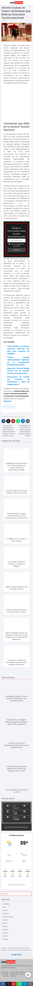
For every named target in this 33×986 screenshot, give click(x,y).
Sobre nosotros (25, 974)
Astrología (6, 904)
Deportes (6, 913)
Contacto (6, 976)
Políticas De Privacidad (17, 972)
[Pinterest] (13, 421)
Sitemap (13, 976)
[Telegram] (23, 421)
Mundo (5, 923)
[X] (8, 421)
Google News (16, 955)
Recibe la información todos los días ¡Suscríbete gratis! (17, 232)
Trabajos (5, 939)
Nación (5, 926)
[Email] (28, 421)
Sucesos (5, 933)
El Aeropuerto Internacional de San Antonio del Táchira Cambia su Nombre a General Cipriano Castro (9, 430)
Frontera (5, 920)
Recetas (5, 930)
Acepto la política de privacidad (17, 245)
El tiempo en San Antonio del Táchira (16, 885)
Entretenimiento (8, 917)
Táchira (5, 936)
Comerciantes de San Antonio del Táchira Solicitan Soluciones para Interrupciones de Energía (24, 430)
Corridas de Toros (9, 406)
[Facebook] (3, 421)
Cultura (5, 910)
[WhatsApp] (18, 421)
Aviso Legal (4, 972)
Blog (4, 907)
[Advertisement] (16, 102)
